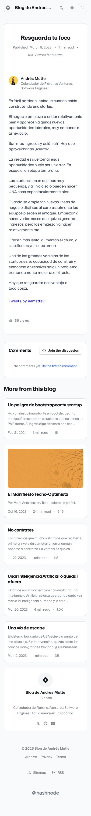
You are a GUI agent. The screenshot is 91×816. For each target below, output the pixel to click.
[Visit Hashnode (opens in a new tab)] (45, 792)
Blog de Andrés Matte (35, 8)
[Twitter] (38, 723)
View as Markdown (49, 55)
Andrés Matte (33, 78)
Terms (61, 757)
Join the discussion (63, 350)
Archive (31, 757)
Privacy (46, 757)
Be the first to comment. (59, 366)
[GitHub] (45, 723)
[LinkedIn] (53, 723)
